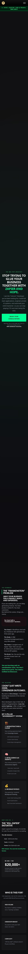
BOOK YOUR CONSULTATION (14, 318)
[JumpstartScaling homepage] (3, 3)
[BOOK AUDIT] (14, 9)
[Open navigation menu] (24, 3)
